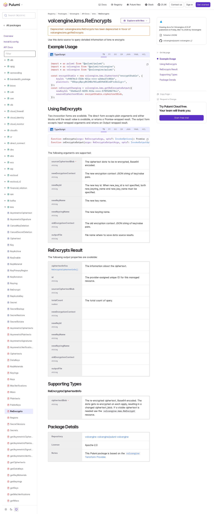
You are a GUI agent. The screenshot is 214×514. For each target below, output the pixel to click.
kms (94, 14)
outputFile (57, 235)
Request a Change (168, 99)
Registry (118, 4)
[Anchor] (113, 20)
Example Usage (168, 59)
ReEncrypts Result (169, 69)
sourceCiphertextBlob (63, 161)
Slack (150, 4)
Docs (104, 4)
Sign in (189, 4)
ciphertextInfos (60, 266)
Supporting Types (168, 74)
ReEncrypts (103, 14)
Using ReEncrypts (168, 64)
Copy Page (165, 94)
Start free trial (181, 118)
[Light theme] (5, 509)
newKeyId (56, 185)
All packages (13, 25)
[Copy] (147, 64)
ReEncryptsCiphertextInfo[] (65, 270)
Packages (62, 14)
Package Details (168, 80)
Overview (8, 36)
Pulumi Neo (135, 4)
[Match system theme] (16, 509)
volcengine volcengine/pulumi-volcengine (107, 436)
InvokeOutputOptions (143, 142)
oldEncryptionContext (63, 223)
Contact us (176, 4)
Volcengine (74, 14)
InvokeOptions (123, 139)
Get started (203, 4)
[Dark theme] (11, 509)
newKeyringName (60, 211)
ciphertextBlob (59, 400)
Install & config (11, 41)
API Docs (8, 47)
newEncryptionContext (63, 173)
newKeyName (58, 200)
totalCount (57, 300)
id (52, 277)
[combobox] (18, 15)
